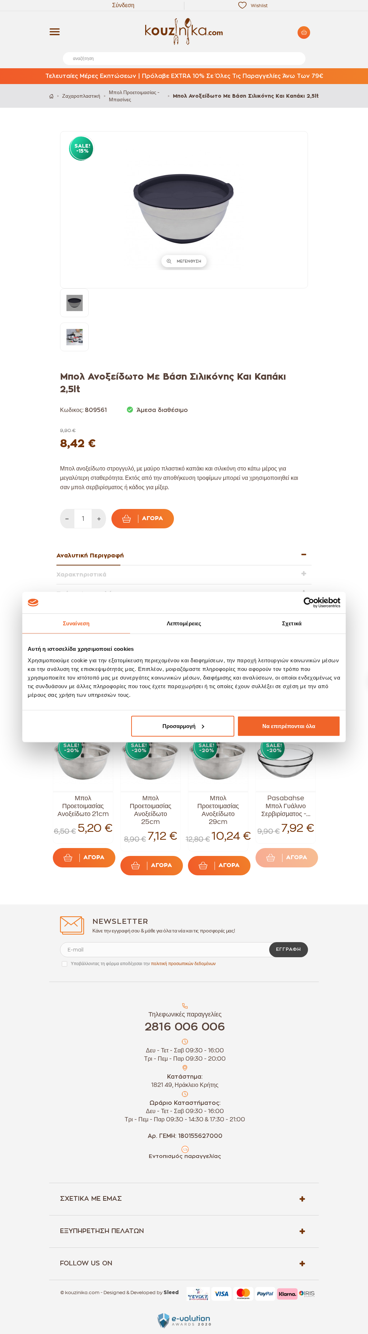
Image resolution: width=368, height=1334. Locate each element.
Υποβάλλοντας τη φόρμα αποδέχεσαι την (143, 964)
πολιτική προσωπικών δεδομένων (183, 964)
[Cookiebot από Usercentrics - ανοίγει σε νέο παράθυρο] (308, 602)
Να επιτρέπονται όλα (288, 726)
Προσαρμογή (179, 726)
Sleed (171, 1292)
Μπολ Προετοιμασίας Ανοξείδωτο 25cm (150, 810)
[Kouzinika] (184, 31)
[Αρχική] (51, 96)
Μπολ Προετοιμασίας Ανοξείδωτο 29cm (218, 810)
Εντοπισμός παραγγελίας (185, 1156)
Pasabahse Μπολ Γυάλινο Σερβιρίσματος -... (285, 806)
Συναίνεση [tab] (76, 623)
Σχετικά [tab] (292, 623)
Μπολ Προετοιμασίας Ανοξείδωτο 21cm (83, 806)
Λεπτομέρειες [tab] (184, 623)
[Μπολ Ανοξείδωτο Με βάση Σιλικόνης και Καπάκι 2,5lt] (74, 303)
